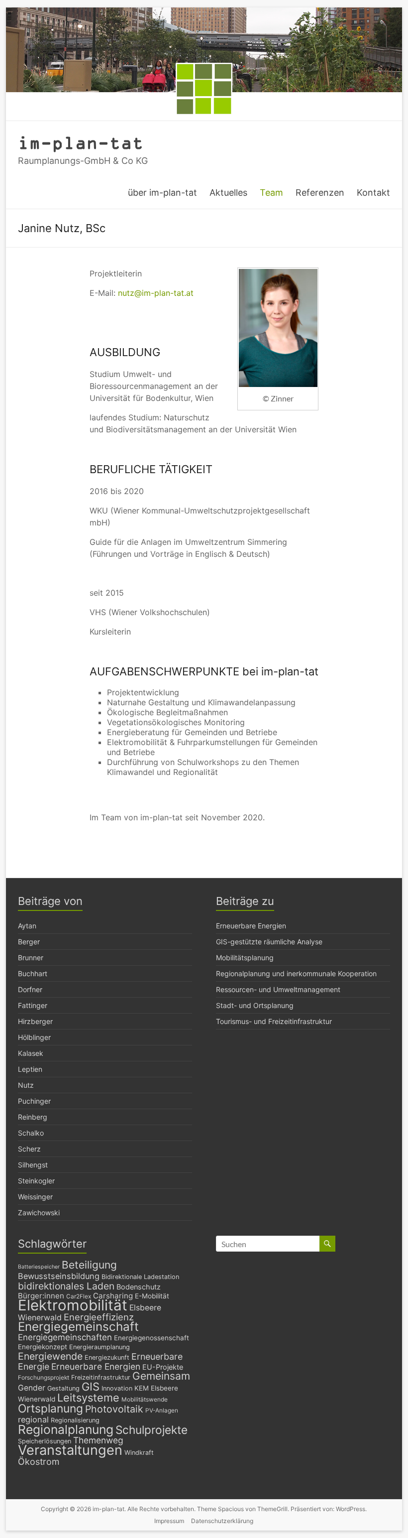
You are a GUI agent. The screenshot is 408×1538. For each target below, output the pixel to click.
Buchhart (32, 973)
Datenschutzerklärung (222, 1521)
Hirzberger (35, 1021)
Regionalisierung (75, 1420)
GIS (91, 1386)
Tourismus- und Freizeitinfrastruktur (274, 1021)
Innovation (117, 1388)
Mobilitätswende (144, 1399)
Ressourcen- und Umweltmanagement (278, 989)
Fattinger (32, 1005)
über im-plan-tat (162, 192)
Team (271, 192)
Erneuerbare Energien (251, 925)
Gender (31, 1388)
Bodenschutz (138, 1286)
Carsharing (113, 1295)
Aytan (27, 925)
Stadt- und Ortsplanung (255, 1005)
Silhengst (33, 1164)
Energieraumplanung (99, 1347)
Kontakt (373, 192)
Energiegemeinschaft (78, 1326)
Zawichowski (39, 1212)
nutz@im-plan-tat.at (156, 293)
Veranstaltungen (70, 1450)
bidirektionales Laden (66, 1286)
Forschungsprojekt (43, 1377)
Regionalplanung (65, 1429)
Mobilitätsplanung (245, 957)
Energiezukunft (107, 1357)
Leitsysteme (88, 1397)
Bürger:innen (41, 1295)
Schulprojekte (151, 1429)
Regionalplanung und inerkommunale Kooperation (296, 973)
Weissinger (35, 1196)
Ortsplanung (50, 1408)
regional (33, 1419)
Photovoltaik (114, 1409)
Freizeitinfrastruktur (100, 1377)
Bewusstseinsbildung (59, 1276)
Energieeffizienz (99, 1316)
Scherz (29, 1149)
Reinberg (32, 1117)
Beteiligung (89, 1265)
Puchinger (34, 1101)
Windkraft (139, 1452)
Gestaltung (63, 1388)
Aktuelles (228, 192)
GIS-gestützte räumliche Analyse (269, 941)
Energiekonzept (42, 1347)
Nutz (26, 1085)
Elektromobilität (72, 1305)
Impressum (169, 1521)
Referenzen (320, 192)
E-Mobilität (152, 1296)
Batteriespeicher (39, 1267)
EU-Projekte (162, 1367)
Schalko (31, 1133)
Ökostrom (39, 1461)
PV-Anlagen (161, 1410)
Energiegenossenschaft (151, 1338)
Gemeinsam (161, 1376)
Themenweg (98, 1440)
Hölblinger (34, 1037)
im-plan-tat (81, 142)
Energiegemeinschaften (65, 1337)
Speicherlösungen (44, 1441)
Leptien (30, 1069)
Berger (29, 941)
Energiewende (50, 1356)
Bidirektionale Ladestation (140, 1277)
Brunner (30, 957)
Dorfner (30, 989)
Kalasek (30, 1053)
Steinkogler (36, 1180)
